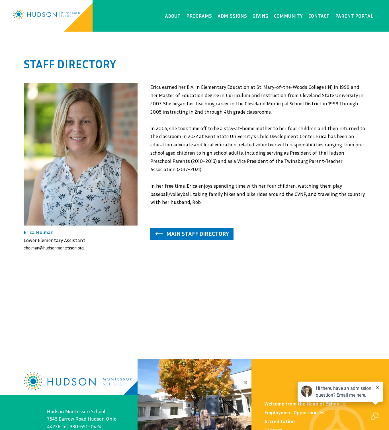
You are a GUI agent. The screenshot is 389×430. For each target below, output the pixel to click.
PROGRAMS (199, 16)
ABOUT (173, 16)
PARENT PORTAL (354, 16)
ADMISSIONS (232, 16)
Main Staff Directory (197, 233)
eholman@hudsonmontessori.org (54, 247)
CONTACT (318, 16)
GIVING (260, 16)
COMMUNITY (288, 16)
